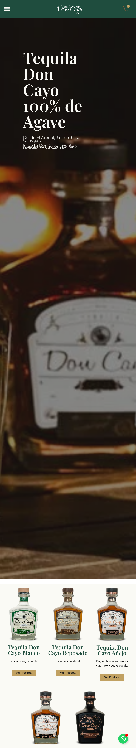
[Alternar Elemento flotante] (123, 739)
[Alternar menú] (7, 8)
